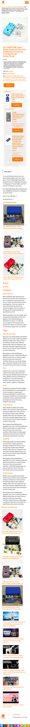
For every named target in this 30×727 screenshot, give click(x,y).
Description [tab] (7, 171)
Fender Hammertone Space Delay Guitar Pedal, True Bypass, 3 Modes (18, 115)
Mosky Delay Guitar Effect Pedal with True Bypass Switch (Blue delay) (18, 96)
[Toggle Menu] (27, 2)
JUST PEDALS (16, 714)
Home (3, 7)
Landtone (9, 7)
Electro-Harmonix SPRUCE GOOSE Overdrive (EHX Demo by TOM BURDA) (13, 640)
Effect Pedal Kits (18, 7)
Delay (18, 76)
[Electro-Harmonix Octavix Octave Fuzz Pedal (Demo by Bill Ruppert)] (11, 649)
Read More (9, 85)
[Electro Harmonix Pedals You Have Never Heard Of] (11, 698)
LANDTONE (14, 77)
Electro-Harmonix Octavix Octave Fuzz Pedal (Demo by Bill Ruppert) (13, 656)
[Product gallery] (15, 30)
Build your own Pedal (10, 76)
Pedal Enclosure (22, 77)
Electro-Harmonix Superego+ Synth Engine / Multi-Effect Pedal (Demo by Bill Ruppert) (14, 672)
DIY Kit (22, 76)
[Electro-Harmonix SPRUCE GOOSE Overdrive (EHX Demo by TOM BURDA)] (11, 633)
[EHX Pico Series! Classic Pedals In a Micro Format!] (11, 681)
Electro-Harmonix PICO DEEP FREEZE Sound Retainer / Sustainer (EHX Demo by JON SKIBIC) (14, 624)
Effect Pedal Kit (7, 77)
